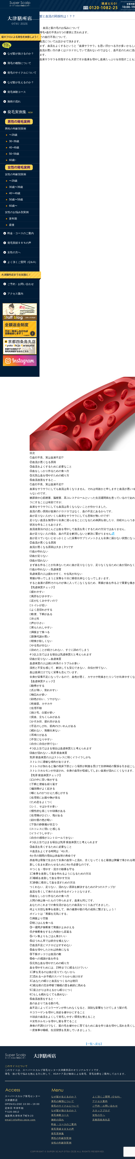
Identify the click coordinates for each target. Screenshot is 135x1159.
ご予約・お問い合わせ (20, 284)
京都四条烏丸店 (101, 1119)
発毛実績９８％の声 (19, 242)
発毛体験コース (16, 91)
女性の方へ (14, 252)
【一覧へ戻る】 (94, 1044)
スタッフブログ (101, 1110)
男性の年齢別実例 (15, 128)
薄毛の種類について (19, 63)
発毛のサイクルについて (21, 72)
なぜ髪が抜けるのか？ (20, 53)
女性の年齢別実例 (15, 174)
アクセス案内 (15, 293)
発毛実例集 (57, 1133)
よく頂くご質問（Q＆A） (22, 262)
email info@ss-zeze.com (20, 1119)
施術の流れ (14, 101)
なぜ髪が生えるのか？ (20, 82)
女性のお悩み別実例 (17, 212)
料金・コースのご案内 (20, 233)
